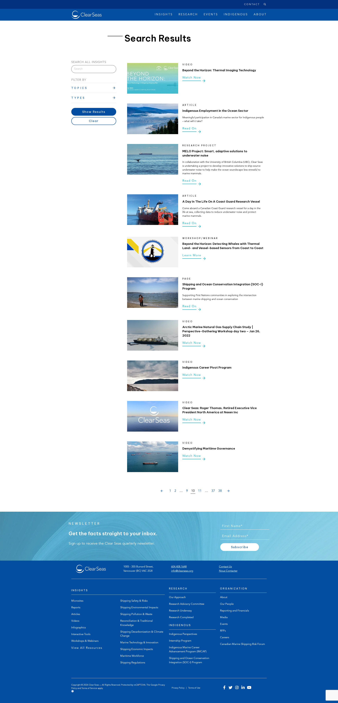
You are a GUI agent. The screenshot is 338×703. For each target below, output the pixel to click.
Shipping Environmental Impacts (139, 607)
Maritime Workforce (132, 656)
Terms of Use (194, 688)
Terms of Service (89, 688)
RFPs (223, 631)
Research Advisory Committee (186, 604)
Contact (252, 4)
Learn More (191, 255)
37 (213, 490)
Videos (75, 621)
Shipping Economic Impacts (136, 649)
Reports (75, 607)
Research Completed (181, 617)
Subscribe (239, 547)
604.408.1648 (179, 567)
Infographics (78, 627)
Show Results (93, 112)
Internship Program (180, 641)
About (223, 597)
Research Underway (180, 611)
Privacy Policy (178, 688)
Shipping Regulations (132, 662)
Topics (79, 88)
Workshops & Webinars (84, 641)
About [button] (260, 14)
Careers (224, 637)
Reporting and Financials (234, 611)
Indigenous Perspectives (183, 634)
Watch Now (191, 77)
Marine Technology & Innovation (139, 642)
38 (220, 490)
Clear (94, 121)
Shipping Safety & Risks (134, 601)
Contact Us (225, 567)
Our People (227, 604)
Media (224, 617)
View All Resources (86, 647)
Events (224, 624)
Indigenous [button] (236, 14)
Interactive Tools (80, 634)
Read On (189, 128)
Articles (75, 614)
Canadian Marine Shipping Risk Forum (242, 644)
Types (78, 97)
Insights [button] (164, 14)
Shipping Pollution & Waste (136, 614)
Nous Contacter (228, 571)
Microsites (77, 601)
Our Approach (177, 597)
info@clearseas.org (182, 571)
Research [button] (188, 14)
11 (200, 490)
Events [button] (211, 14)
